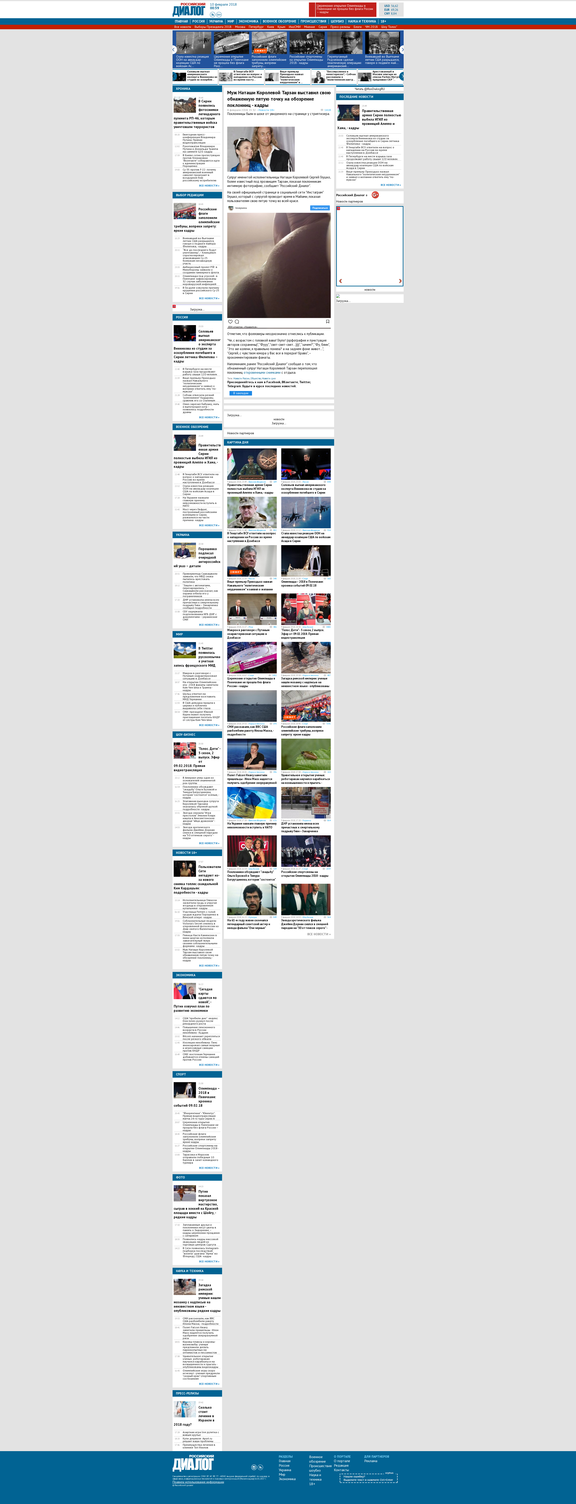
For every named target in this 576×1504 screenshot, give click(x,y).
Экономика (248, 21)
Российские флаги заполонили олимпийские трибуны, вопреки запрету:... (269, 61)
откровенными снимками (262, 372)
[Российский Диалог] (189, 15)
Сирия (323, 27)
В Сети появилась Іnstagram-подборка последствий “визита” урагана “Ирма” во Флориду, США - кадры (201, 1252)
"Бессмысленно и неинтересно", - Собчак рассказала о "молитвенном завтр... (341, 75)
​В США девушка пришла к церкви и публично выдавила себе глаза (199, 705)
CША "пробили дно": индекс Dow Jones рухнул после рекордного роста (200, 1021)
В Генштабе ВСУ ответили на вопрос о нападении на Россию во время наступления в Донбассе (200, 478)
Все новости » (209, 185)
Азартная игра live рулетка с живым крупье (201, 1433)
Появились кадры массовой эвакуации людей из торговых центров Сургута (200, 1242)
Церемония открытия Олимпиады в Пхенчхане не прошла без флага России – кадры (345, 9)
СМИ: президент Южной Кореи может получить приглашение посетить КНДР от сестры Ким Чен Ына (201, 715)
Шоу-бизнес (308, 627)
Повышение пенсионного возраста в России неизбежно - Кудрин (199, 1030)
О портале (342, 1461)
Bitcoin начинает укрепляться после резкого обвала (201, 1037)
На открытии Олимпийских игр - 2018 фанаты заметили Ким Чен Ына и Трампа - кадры (200, 686)
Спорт (305, 578)
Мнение (309, 27)
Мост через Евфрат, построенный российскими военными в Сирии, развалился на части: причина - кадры (200, 515)
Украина (216, 21)
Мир (230, 21)
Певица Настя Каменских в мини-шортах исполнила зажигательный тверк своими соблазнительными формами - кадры (200, 940)
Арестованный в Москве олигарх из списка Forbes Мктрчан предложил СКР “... (388, 75)
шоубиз (337, 21)
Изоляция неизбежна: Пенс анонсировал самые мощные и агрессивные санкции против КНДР (201, 1046)
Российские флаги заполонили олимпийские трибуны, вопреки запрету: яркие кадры (200, 1138)
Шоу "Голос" (389, 27)
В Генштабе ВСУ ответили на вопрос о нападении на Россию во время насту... (248, 75)
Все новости (182, 27)
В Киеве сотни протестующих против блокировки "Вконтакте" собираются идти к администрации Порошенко (201, 160)
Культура (253, 917)
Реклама (370, 1461)
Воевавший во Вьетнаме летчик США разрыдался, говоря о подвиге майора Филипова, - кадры (199, 242)
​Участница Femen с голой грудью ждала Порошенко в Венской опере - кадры (200, 914)
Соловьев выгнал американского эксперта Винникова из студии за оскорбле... (202, 75)
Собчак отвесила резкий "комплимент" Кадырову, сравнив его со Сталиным (199, 398)
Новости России (241, 378)
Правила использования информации (198, 1482)
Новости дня (269, 378)
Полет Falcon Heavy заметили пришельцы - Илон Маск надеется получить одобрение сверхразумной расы (200, 1333)
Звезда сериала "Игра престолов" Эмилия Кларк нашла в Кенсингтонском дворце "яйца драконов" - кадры (199, 818)
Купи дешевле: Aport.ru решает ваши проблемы (198, 1440)
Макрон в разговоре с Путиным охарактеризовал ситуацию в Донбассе (200, 676)
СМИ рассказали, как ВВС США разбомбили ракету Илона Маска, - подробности (200, 1321)
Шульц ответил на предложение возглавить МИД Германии (199, 696)
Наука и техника (362, 21)
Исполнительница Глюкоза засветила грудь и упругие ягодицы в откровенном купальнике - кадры (200, 904)
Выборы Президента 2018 (213, 27)
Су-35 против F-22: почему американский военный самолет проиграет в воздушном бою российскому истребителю (199, 175)
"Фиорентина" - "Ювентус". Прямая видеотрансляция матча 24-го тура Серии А (199, 1116)
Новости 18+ (266, 110)
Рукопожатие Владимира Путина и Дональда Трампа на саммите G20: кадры (200, 149)
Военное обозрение (279, 21)
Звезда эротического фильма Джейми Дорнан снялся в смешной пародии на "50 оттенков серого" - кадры (200, 832)
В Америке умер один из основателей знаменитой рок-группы (199, 780)
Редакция (341, 1465)
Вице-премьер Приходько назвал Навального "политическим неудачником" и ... (291, 77)
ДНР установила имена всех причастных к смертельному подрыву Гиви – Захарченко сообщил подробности (201, 603)
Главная (181, 21)
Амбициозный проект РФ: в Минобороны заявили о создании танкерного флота (201, 270)
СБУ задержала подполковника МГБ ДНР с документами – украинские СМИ (200, 615)
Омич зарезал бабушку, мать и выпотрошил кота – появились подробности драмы (201, 408)
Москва (240, 27)
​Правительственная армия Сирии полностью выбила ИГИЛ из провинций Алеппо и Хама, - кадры (197, 456)
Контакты (341, 1470)
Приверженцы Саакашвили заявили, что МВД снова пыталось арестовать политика (200, 577)
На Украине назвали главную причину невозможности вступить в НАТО (200, 501)
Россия (198, 21)
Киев (270, 27)
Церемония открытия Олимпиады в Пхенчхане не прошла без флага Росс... (231, 61)
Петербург (256, 27)
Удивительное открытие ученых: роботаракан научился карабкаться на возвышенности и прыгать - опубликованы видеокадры (200, 1361)
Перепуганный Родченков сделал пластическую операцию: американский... (344, 61)
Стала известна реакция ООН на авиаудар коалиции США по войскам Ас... (192, 61)
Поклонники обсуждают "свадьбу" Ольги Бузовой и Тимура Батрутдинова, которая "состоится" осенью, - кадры (201, 792)
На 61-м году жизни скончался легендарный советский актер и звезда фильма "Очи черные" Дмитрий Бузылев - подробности (249, 926)
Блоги (358, 27)
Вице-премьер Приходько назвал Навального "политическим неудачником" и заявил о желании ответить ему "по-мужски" (199, 385)
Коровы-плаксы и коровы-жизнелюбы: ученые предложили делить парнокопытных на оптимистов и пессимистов (200, 1347)
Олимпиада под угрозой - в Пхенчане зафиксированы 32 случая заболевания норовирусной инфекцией (200, 280)
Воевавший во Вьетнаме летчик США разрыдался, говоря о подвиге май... (382, 59)
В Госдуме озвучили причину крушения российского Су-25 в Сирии (201, 290)
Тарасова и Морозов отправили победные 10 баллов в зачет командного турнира (200, 1158)
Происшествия (313, 21)
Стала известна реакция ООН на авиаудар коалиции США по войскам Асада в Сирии (201, 490)
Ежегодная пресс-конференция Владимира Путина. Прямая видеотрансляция (199, 138)
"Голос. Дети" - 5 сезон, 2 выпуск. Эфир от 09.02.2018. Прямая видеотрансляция (302, 634)
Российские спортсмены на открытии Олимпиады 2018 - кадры (306, 59)
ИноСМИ (295, 27)
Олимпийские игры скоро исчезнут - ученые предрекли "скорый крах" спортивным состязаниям (201, 1374)
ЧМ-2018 (371, 27)
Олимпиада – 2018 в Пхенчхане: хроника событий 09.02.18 (302, 583)
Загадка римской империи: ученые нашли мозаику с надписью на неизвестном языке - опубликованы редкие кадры (305, 684)
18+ (383, 21)
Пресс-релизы (340, 27)
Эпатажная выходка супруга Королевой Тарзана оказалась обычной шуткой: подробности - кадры (201, 805)
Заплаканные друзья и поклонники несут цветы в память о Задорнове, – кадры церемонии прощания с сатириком (201, 1230)
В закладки (240, 393)
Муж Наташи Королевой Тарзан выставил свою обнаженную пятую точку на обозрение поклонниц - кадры (200, 955)
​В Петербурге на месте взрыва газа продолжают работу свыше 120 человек (200, 372)
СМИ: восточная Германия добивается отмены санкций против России (201, 1057)
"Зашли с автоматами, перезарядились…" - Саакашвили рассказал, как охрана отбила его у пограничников (200, 591)
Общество (255, 378)
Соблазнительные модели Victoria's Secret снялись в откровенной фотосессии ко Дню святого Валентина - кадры (201, 926)
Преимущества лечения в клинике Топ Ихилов (199, 1446)
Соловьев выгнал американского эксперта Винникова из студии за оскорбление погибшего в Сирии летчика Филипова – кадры (197, 346)
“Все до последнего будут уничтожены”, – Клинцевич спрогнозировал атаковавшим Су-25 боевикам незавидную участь (199, 257)
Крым (281, 27)
